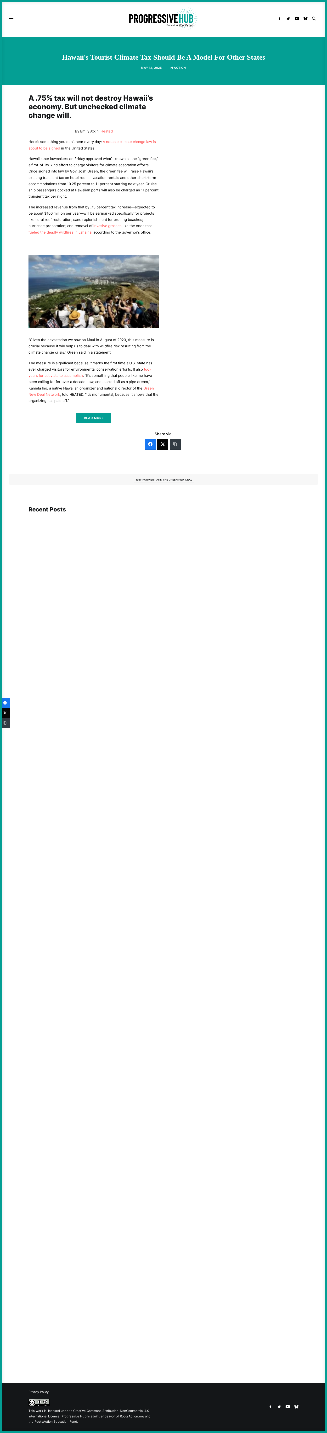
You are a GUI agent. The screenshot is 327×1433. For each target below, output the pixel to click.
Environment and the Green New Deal (164, 479)
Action (180, 67)
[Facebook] (150, 444)
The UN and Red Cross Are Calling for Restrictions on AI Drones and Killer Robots (103, 684)
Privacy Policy (38, 1392)
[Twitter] (162, 444)
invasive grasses (107, 226)
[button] (280, 18)
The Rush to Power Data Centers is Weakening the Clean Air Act (89, 889)
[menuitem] (280, 18)
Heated (107, 131)
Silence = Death (50, 1341)
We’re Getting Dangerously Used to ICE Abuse (75, 1129)
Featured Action (51, 882)
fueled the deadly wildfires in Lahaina (59, 232)
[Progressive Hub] (163, 18)
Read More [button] (94, 418)
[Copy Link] (175, 444)
